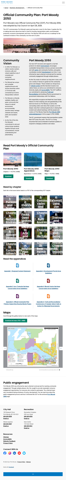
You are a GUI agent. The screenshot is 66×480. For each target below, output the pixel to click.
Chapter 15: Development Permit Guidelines (46, 248)
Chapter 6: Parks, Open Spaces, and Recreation (28, 217)
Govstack (11, 467)
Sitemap (6, 437)
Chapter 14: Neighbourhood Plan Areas (31, 248)
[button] (33, 45)
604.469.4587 (7, 424)
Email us (6, 418)
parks (36, 70)
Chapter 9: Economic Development (15, 233)
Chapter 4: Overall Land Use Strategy (58, 202)
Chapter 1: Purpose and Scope (11, 202)
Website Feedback (9, 441)
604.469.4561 (28, 426)
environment (45, 66)
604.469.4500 (7, 416)
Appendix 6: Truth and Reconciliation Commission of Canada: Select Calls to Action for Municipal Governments (48, 304)
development (46, 72)
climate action (35, 86)
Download (8, 176)
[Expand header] (63, 2)
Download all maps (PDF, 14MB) (15, 320)
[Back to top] (33, 474)
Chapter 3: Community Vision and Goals (45, 202)
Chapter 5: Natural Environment (14, 217)
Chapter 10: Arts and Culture (27, 233)
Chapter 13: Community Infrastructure (15, 248)
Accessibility (7, 439)
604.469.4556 (28, 416)
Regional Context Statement (17, 271)
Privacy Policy (8, 443)
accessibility (46, 90)
